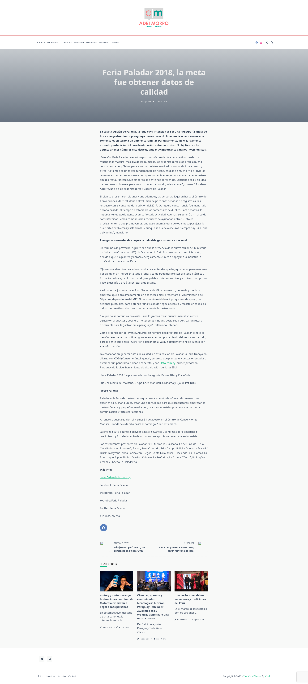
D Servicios (91, 42)
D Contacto (52, 42)
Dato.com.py (167, 363)
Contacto (40, 42)
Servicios (115, 42)
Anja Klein (147, 101)
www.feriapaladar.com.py (115, 477)
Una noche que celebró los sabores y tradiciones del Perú (190, 599)
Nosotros (103, 42)
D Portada (79, 42)
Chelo (268, 676)
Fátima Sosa (107, 627)
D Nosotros (66, 42)
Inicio (40, 676)
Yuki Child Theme (252, 676)
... (124, 620)
